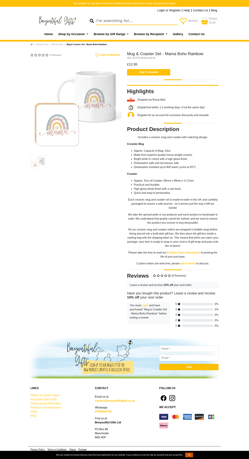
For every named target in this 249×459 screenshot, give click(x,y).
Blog (214, 10)
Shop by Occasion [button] (72, 34)
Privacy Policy (37, 449)
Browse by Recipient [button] (149, 34)
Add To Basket (148, 72)
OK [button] (189, 455)
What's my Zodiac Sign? (45, 395)
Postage (82, 449)
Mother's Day (42, 44)
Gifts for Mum (57, 44)
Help (187, 10)
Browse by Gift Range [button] (110, 34)
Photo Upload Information (45, 403)
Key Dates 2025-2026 (43, 399)
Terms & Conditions (57, 449)
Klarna (72, 449)
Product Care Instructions (45, 407)
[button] (37, 108)
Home (48, 34)
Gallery (178, 34)
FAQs (33, 411)
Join (189, 367)
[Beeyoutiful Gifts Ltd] (60, 21)
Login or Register (169, 10)
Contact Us (200, 10)
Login (145, 305)
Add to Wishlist (107, 54)
